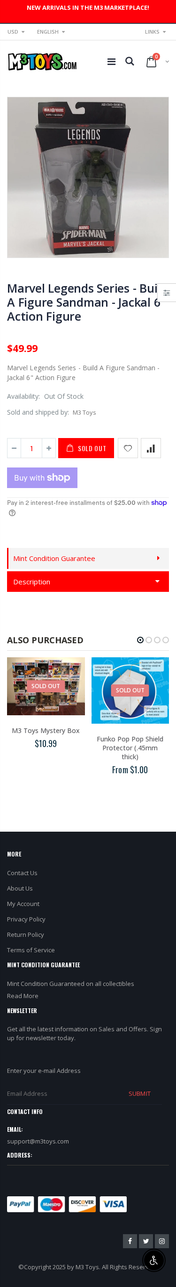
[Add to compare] (151, 448)
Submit (139, 1093)
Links (152, 31)
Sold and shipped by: (38, 412)
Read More (22, 996)
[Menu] (111, 61)
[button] (140, 640)
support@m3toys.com (38, 1141)
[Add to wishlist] (128, 448)
